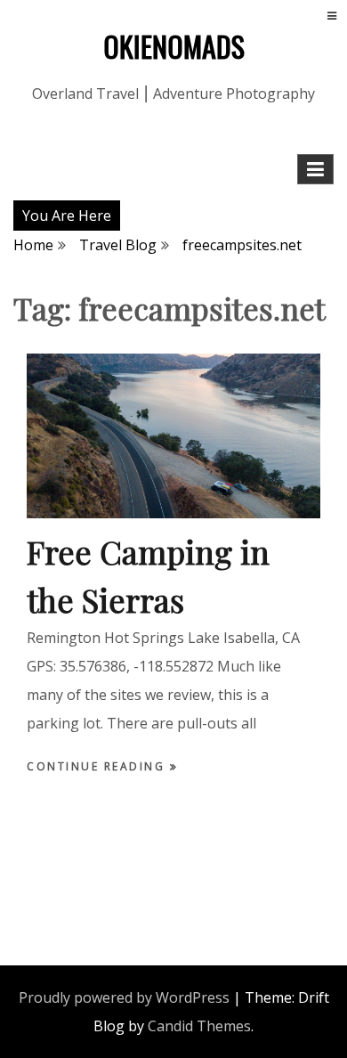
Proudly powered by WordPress (124, 997)
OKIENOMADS (174, 46)
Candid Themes (199, 1026)
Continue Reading (98, 766)
